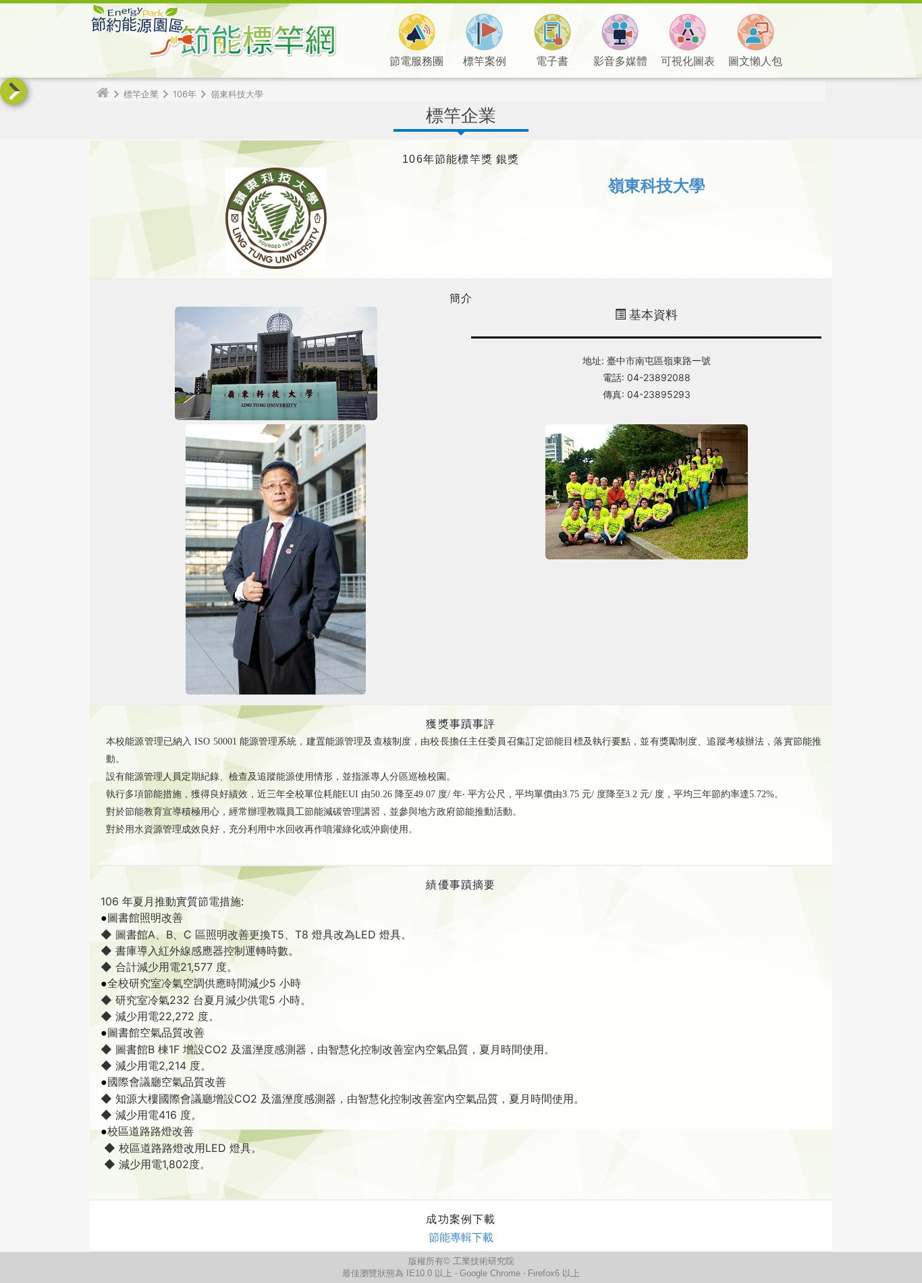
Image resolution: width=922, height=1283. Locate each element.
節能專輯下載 (461, 1237)
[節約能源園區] (137, 29)
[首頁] (108, 94)
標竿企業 (141, 94)
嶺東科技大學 (237, 94)
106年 (184, 94)
